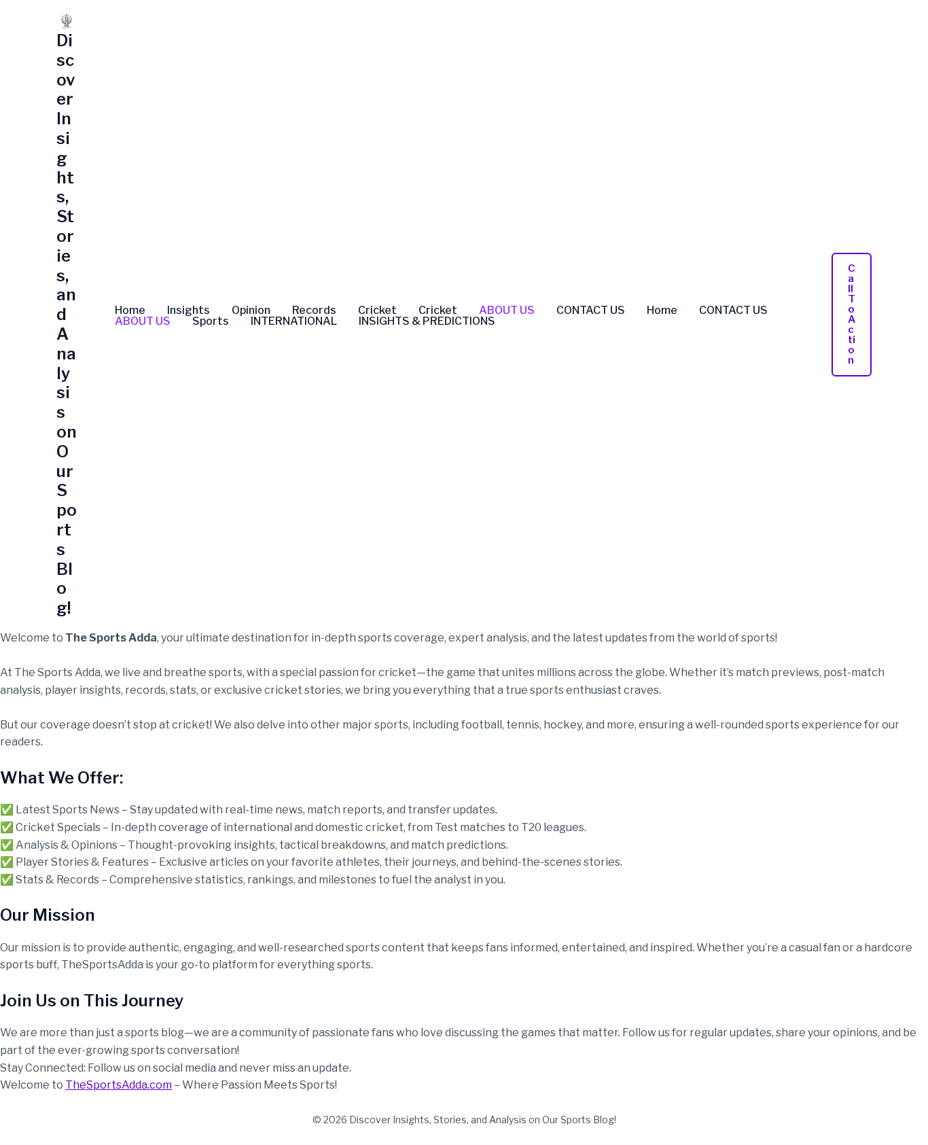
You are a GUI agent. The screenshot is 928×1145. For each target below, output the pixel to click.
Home (130, 310)
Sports (210, 321)
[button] (852, 314)
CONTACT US (590, 310)
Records (314, 310)
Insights (188, 310)
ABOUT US (507, 310)
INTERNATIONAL (294, 321)
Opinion (251, 310)
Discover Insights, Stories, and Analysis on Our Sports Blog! (66, 324)
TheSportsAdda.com (118, 1084)
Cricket (377, 310)
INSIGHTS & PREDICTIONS (427, 321)
